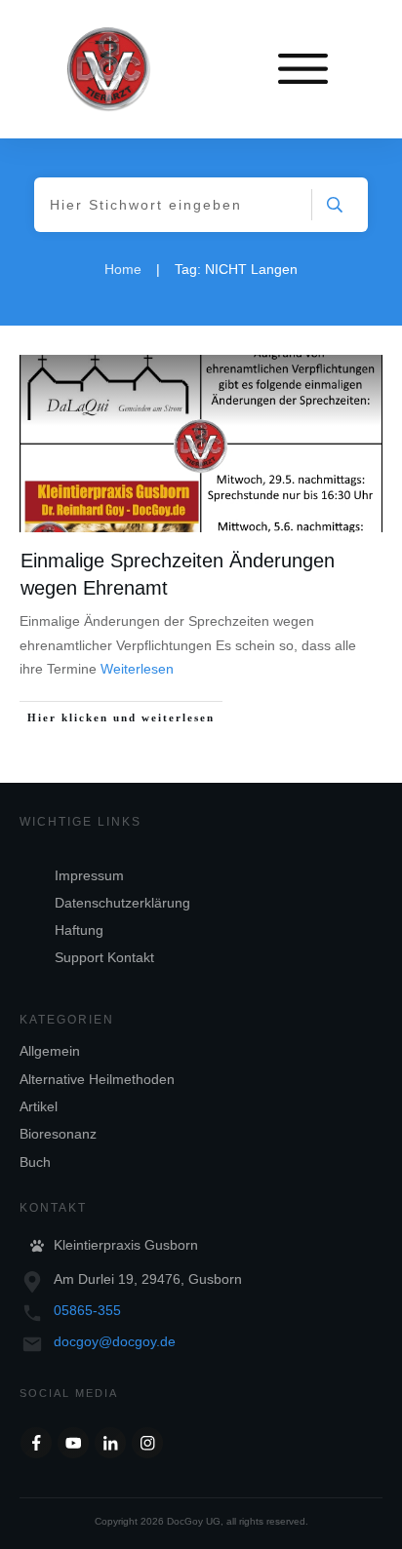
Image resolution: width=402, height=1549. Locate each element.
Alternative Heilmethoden (97, 1079)
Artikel (39, 1106)
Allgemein (50, 1051)
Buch (35, 1162)
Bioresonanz (58, 1134)
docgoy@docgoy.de (115, 1341)
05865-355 (87, 1310)
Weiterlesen (137, 669)
